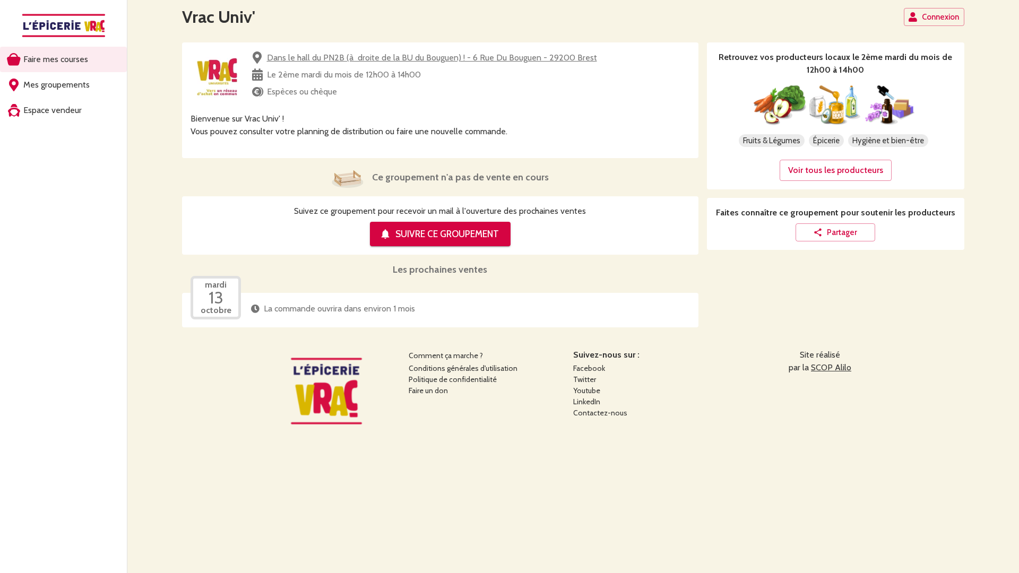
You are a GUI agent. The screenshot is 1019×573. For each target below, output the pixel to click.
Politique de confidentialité (453, 379)
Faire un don (428, 390)
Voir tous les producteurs (835, 170)
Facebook (589, 368)
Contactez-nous (600, 413)
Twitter (584, 379)
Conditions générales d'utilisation (463, 368)
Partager (842, 232)
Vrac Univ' (218, 16)
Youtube (586, 390)
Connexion (940, 17)
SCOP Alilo (831, 367)
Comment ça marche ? (446, 355)
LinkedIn (586, 401)
